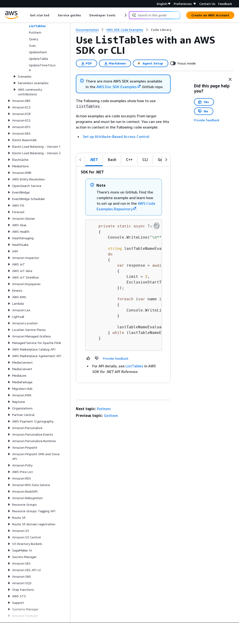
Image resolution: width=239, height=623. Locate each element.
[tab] (94, 159)
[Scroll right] (125, 15)
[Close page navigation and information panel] (230, 79)
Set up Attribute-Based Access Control (116, 136)
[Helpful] (88, 358)
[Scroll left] (26, 15)
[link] (161, 29)
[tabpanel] (123, 274)
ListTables (134, 366)
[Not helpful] (97, 358)
